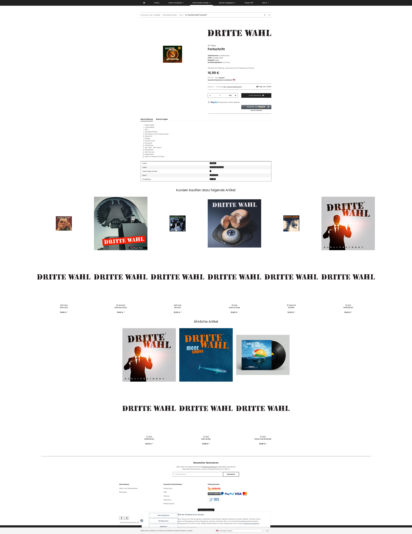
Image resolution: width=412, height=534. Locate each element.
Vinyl (217, 60)
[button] (256, 108)
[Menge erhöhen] (235, 95)
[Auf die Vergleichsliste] (199, 26)
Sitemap (166, 496)
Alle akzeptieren (163, 515)
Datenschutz (168, 488)
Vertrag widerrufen (206, 511)
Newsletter (123, 492)
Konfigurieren (163, 521)
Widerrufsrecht (169, 503)
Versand (221, 78)
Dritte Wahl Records (216, 167)
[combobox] (239, 530)
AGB (165, 492)
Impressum (167, 500)
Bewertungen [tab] (162, 119)
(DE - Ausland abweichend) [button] (232, 87)
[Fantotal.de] (144, 3)
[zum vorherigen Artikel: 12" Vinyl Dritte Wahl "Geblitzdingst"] (269, 15)
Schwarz (213, 163)
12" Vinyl (212, 179)
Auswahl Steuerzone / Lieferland (220, 80)
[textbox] (239, 530)
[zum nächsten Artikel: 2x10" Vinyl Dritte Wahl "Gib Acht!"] (265, 15)
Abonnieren (231, 474)
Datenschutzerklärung (251, 523)
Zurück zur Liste (147, 15)
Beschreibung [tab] (147, 119)
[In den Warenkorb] (142, 21)
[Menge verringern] (210, 95)
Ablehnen (163, 526)
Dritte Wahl (213, 175)
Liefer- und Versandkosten (128, 488)
